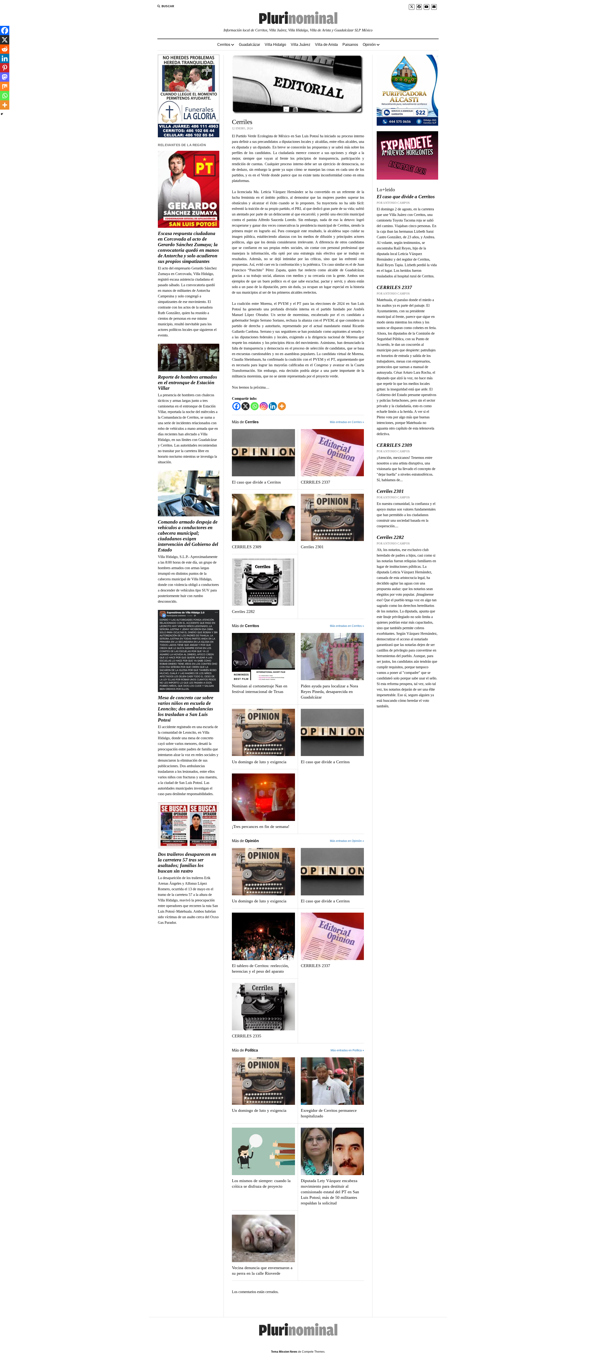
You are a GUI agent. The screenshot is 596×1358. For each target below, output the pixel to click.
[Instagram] (264, 406)
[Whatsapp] (255, 406)
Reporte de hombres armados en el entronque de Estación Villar (187, 382)
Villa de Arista (326, 45)
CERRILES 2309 (246, 547)
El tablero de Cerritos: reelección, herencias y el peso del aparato (260, 968)
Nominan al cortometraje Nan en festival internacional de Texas (259, 689)
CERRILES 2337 (315, 482)
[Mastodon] (4, 77)
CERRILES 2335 (246, 1036)
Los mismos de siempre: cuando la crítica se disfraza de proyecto (261, 1183)
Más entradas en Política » (347, 1050)
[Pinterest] (4, 67)
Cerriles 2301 (312, 547)
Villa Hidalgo (275, 45)
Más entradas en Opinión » (347, 841)
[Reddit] (4, 49)
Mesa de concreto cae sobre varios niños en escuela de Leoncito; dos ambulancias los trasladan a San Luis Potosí (185, 709)
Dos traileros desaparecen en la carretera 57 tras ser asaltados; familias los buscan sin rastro (187, 862)
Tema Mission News (284, 1351)
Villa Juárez (300, 45)
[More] (282, 406)
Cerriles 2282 (243, 611)
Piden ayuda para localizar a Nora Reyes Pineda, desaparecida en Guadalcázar (329, 691)
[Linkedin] (273, 406)
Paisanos (350, 45)
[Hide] (2, 114)
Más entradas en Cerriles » (347, 422)
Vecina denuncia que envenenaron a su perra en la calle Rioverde (262, 1270)
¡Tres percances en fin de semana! (260, 826)
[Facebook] (236, 406)
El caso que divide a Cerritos (256, 482)
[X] (245, 406)
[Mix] (4, 86)
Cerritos (223, 45)
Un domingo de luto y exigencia (259, 762)
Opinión (369, 45)
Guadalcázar (249, 45)
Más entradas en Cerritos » (347, 626)
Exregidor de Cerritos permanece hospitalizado (329, 1113)
